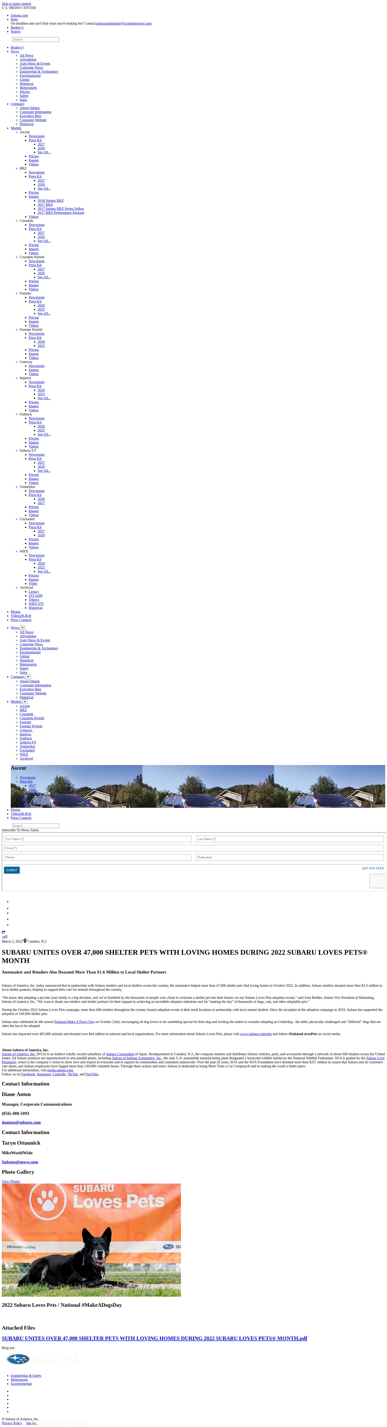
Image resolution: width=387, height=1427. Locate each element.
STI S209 (35, 595)
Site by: (32, 1423)
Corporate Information (35, 112)
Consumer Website (33, 120)
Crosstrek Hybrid (32, 718)
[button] (3, 932)
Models (16, 128)
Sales (23, 100)
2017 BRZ (45, 204)
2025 (41, 309)
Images (34, 160)
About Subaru (30, 108)
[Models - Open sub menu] (25, 701)
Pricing (25, 92)
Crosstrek (26, 714)
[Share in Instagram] (13, 925)
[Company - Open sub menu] (28, 677)
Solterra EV (28, 742)
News (15, 51)
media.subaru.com (60, 1070)
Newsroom (36, 136)
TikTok (72, 1074)
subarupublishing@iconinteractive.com (123, 23)
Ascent (25, 706)
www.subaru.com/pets (256, 1034)
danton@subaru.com (21, 1122)
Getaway (26, 730)
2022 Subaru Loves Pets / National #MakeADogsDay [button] (62, 1305)
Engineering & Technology (39, 71)
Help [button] (14, 19)
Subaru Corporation (120, 1054)
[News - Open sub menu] (22, 627)
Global (24, 80)
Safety (24, 96)
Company (18, 104)
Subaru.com (19, 15)
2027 (41, 144)
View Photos (11, 1181)
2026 (41, 148)
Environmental (30, 75)
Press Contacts (21, 620)
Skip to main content (16, 4)
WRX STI (36, 604)
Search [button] (15, 31)
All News (26, 55)
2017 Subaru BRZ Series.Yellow (61, 209)
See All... (44, 152)
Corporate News (31, 67)
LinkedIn (59, 1074)
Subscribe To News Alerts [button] (20, 830)
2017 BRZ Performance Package (61, 213)
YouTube (91, 1074)
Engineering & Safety (26, 1376)
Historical (26, 84)
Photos (15, 612)
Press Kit (35, 140)
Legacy (34, 591)
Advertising (28, 59)
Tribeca (34, 600)
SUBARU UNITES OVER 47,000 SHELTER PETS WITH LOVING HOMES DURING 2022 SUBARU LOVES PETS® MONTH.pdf (154, 1338)
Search (6, 39)
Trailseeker (27, 746)
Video (33, 583)
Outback (26, 738)
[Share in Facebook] (14, 908)
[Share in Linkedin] (14, 901)
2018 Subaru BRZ (51, 200)
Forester (25, 722)
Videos (34, 164)
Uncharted (27, 750)
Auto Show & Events (35, 63)
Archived (26, 758)
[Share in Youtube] (13, 913)
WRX (24, 754)
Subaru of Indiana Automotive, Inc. (137, 1058)
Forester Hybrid (31, 726)
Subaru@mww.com (20, 1162)
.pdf (4, 936)
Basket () (17, 27)
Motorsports (28, 88)
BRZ (23, 710)
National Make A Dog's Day (74, 1022)
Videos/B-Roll (21, 616)
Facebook (28, 1074)
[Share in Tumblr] (13, 919)
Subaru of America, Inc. (19, 1054)
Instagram (44, 1074)
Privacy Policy (12, 1423)
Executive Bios (30, 116)
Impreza (25, 734)
